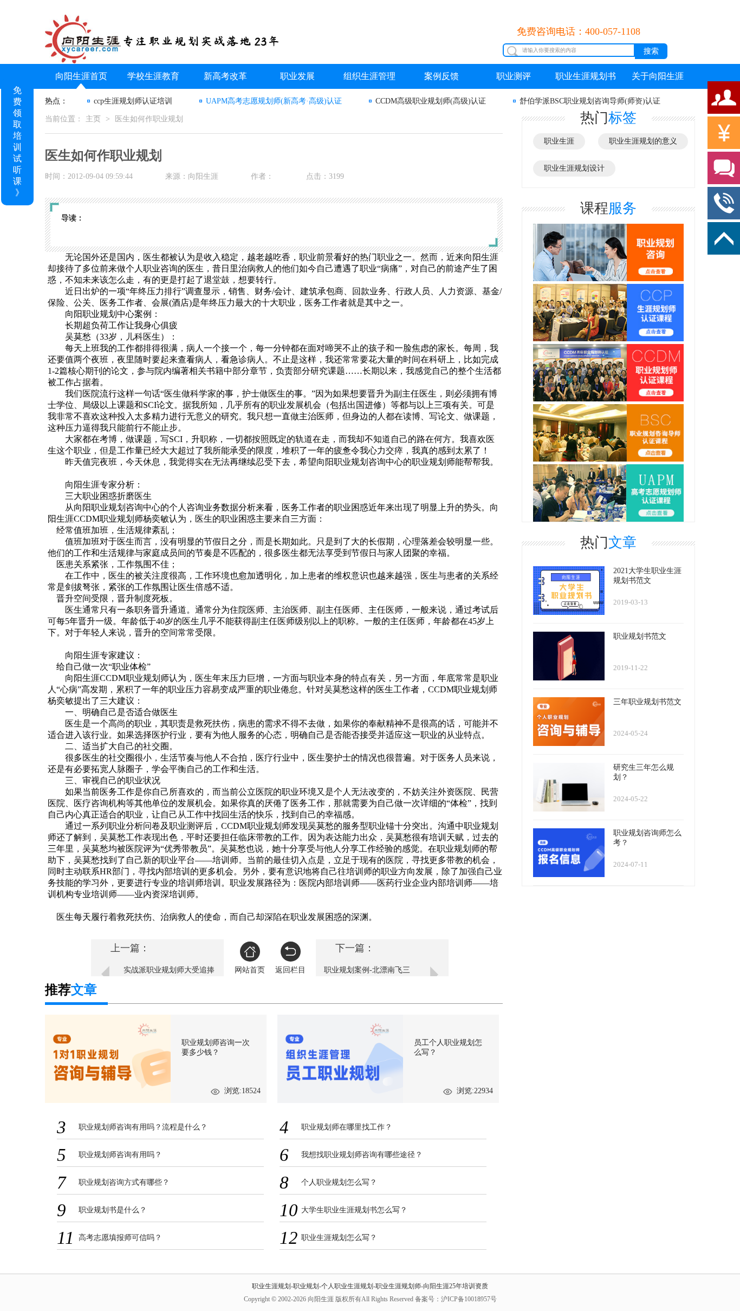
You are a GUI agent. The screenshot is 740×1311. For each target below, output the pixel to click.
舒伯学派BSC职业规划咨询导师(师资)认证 (590, 101)
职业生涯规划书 (585, 76)
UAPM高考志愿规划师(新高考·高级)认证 (274, 101)
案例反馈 (441, 76)
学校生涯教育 (153, 76)
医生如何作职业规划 (149, 119)
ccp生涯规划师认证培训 (133, 101)
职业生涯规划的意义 (643, 141)
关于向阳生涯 (658, 76)
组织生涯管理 (369, 76)
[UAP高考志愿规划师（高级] (608, 492)
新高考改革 (225, 76)
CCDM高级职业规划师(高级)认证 (430, 101)
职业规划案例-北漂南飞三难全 (367, 975)
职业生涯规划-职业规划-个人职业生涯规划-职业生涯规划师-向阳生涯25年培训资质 (370, 1286)
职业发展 (297, 76)
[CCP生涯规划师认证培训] (608, 312)
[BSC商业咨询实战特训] (608, 433)
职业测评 (513, 76)
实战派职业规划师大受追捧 (169, 970)
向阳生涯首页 (81, 76)
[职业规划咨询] (608, 252)
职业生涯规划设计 (574, 168)
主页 (93, 119)
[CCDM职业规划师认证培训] (608, 373)
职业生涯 (559, 141)
